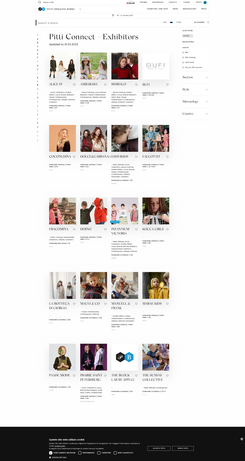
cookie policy (60, 446)
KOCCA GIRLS (153, 229)
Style (185, 89)
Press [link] (204, 9)
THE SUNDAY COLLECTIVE (152, 378)
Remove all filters (188, 42)
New (186, 52)
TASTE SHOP (189, 62)
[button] (96, 457)
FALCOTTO (151, 156)
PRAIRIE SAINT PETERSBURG (91, 378)
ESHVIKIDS (119, 156)
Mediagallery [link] (189, 9)
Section (187, 77)
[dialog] (122, 448)
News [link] (175, 9)
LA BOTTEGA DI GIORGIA (59, 306)
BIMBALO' (119, 84)
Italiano (186, 2)
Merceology (190, 101)
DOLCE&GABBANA (94, 156)
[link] (200, 2)
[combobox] (242, 439)
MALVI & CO (90, 304)
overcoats (186, 35)
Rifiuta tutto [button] (183, 448)
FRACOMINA (58, 229)
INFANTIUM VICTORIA (120, 231)
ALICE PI (55, 84)
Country (188, 113)
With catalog (190, 57)
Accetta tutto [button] (159, 448)
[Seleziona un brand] (80, 9)
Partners (143, 2)
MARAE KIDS (152, 304)
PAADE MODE (59, 375)
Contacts (173, 2)
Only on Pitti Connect (193, 67)
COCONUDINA (60, 156)
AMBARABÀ (88, 84)
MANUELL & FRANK (120, 306)
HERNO (85, 229)
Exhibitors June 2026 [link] (157, 9)
